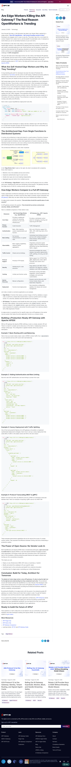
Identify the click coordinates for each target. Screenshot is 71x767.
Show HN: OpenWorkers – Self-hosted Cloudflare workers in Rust (27, 35)
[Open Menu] (68, 5)
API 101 (14, 627)
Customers (21, 744)
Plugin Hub (21, 739)
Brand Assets (56, 747)
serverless (12, 74)
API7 (17, 61)
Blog (2, 9)
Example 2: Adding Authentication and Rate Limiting (62, 92)
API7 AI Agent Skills (41, 741)
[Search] (60, 9)
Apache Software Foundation (35, 762)
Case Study (44, 9)
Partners (55, 741)
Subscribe (65, 726)
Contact (55, 739)
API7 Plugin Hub (7, 620)
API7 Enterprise (40, 597)
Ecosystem (38, 9)
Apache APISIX (5, 63)
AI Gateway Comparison (42, 752)
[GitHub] (64, 761)
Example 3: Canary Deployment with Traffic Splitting (62, 97)
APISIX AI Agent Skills (41, 739)
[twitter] (42, 641)
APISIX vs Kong (39, 750)
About (54, 736)
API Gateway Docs (40, 736)
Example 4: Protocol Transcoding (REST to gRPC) (62, 103)
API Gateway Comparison (9, 625)
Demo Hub (38, 747)
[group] (9, 634)
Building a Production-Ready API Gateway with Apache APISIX (62, 82)
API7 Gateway (5, 736)
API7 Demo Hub (7, 623)
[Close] (60, 2)
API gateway (4, 197)
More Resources (61, 119)
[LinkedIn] (60, 761)
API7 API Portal (5, 741)
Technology (32, 9)
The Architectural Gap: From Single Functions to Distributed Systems (62, 73)
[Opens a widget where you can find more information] (66, 764)
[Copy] (47, 105)
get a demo (10, 614)
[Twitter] (68, 761)
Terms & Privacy (57, 750)
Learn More (50, 1)
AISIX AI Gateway (5, 739)
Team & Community (53, 9)
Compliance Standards (58, 744)
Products (26, 9)
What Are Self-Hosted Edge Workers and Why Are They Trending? (62, 67)
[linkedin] (45, 641)
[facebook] (48, 641)
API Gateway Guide (23, 627)
